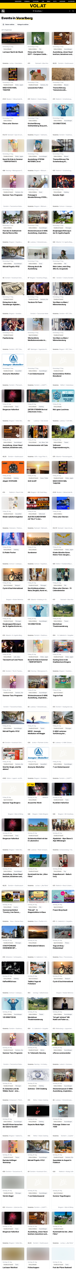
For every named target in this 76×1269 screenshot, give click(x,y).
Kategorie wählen (23, 24)
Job (43, 1)
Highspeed (18, 1)
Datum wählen (9, 24)
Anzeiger (62, 1)
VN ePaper (71, 1)
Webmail (27, 1)
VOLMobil (36, 1)
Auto (55, 1)
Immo (48, 1)
